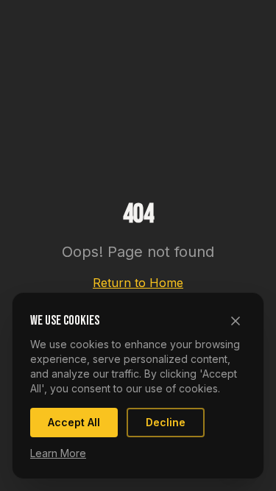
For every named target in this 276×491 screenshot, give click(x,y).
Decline (165, 422)
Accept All (74, 422)
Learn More (58, 453)
